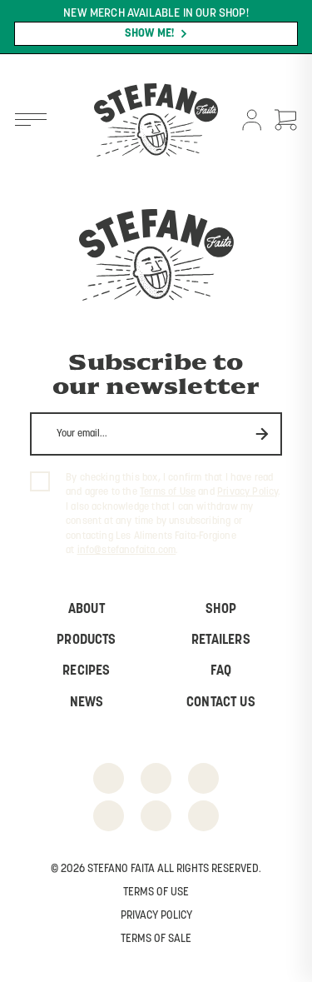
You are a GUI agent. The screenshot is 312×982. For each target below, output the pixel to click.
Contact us (220, 703)
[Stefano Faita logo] (156, 121)
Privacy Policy (247, 492)
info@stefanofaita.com (126, 551)
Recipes (86, 671)
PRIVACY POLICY (156, 915)
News (87, 703)
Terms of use (156, 892)
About (86, 609)
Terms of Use (168, 492)
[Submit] (262, 433)
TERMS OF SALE (156, 939)
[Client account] (251, 121)
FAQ (221, 671)
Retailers (220, 640)
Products (86, 640)
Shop (221, 609)
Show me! (150, 33)
